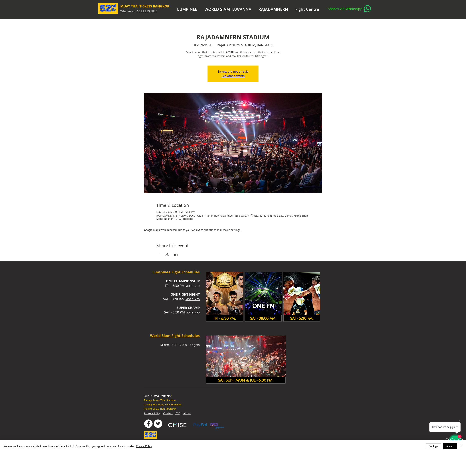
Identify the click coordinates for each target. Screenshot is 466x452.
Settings (433, 446)
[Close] (461, 446)
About (187, 413)
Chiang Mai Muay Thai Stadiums (162, 404)
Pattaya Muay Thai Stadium (160, 400)
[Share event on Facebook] (158, 254)
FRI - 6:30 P (173, 285)
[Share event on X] (167, 254)
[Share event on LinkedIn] (176, 254)
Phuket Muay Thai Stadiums (160, 408)
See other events (233, 76)
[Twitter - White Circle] (158, 423)
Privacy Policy (152, 413)
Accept (450, 446)
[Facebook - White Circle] (148, 423)
